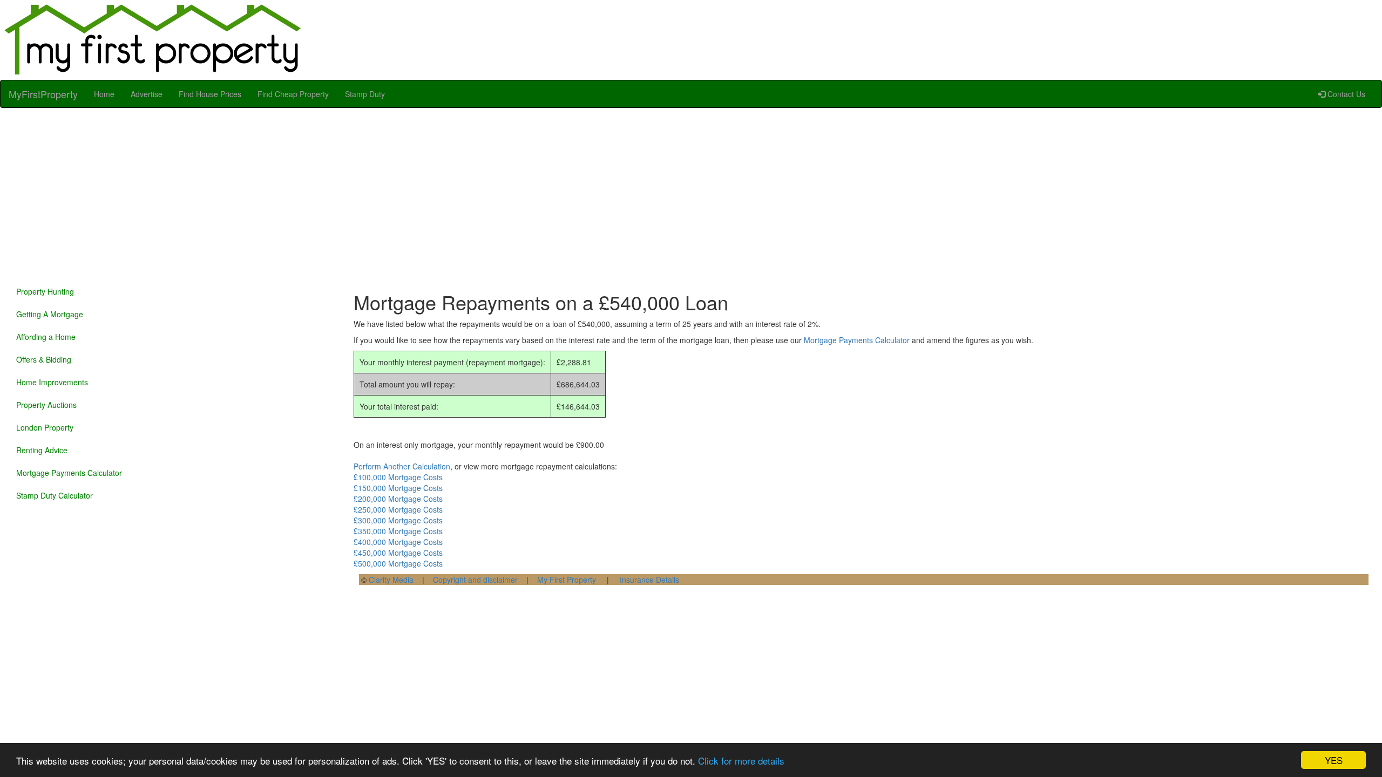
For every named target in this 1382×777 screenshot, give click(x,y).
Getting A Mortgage (49, 314)
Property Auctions (46, 404)
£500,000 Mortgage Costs (398, 563)
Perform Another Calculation (402, 466)
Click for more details (741, 760)
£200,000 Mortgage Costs (398, 498)
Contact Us (1345, 93)
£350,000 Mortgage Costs (398, 531)
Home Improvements (52, 382)
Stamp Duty (365, 93)
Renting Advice (41, 450)
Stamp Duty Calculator (54, 495)
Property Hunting (45, 291)
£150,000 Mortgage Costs (398, 487)
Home (104, 93)
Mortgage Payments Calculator (69, 472)
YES (1334, 760)
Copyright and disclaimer (475, 579)
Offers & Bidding (43, 359)
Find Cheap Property (293, 93)
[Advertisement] (691, 194)
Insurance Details (649, 579)
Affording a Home (46, 336)
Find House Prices (210, 93)
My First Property (566, 579)
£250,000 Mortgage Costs (398, 509)
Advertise (146, 93)
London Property (44, 427)
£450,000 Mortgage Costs (398, 552)
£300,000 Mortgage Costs (398, 520)
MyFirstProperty (43, 94)
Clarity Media (391, 579)
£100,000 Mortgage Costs (398, 477)
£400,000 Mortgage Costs (398, 541)
